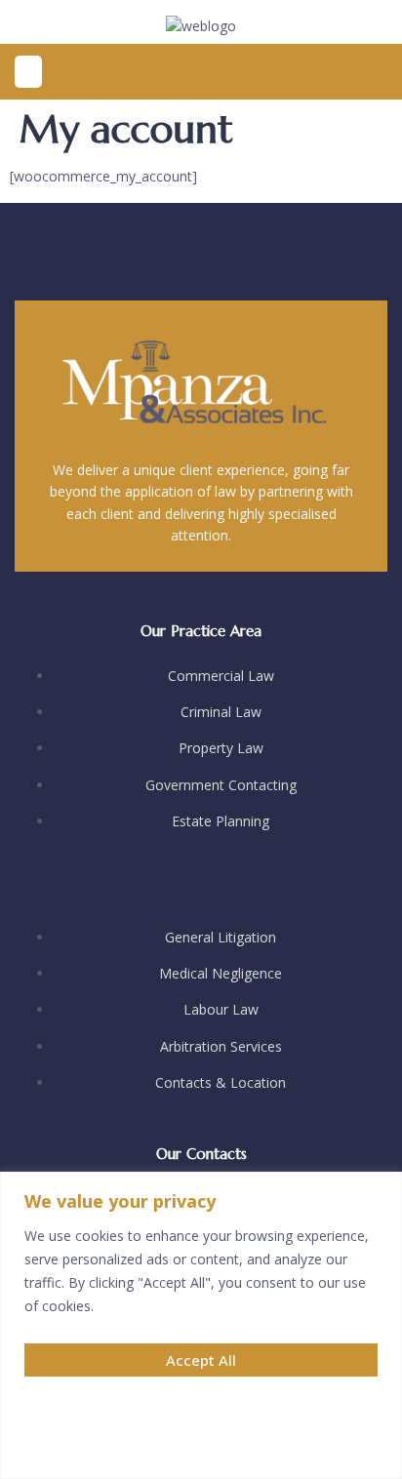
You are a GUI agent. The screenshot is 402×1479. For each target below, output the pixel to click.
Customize (201, 1403)
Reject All (201, 1446)
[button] (28, 72)
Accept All (201, 1360)
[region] (201, 1325)
